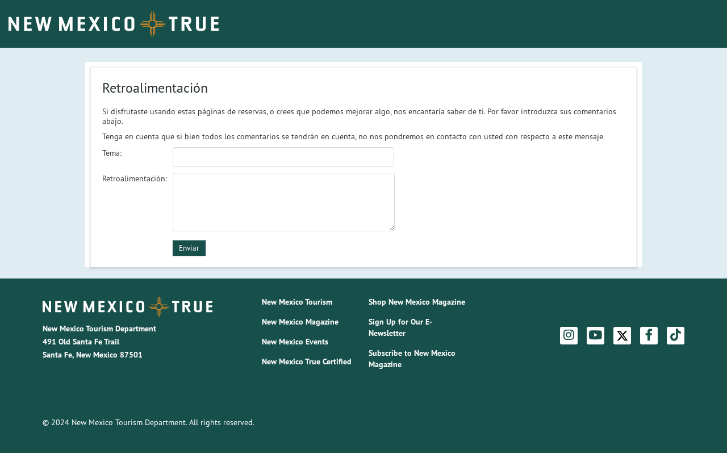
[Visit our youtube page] (595, 335)
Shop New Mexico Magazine (417, 302)
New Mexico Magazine (300, 322)
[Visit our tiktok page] (675, 335)
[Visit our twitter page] (622, 336)
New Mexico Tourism (297, 302)
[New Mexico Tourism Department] (127, 307)
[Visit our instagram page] (568, 335)
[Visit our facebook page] (649, 335)
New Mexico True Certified (307, 361)
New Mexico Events (295, 341)
